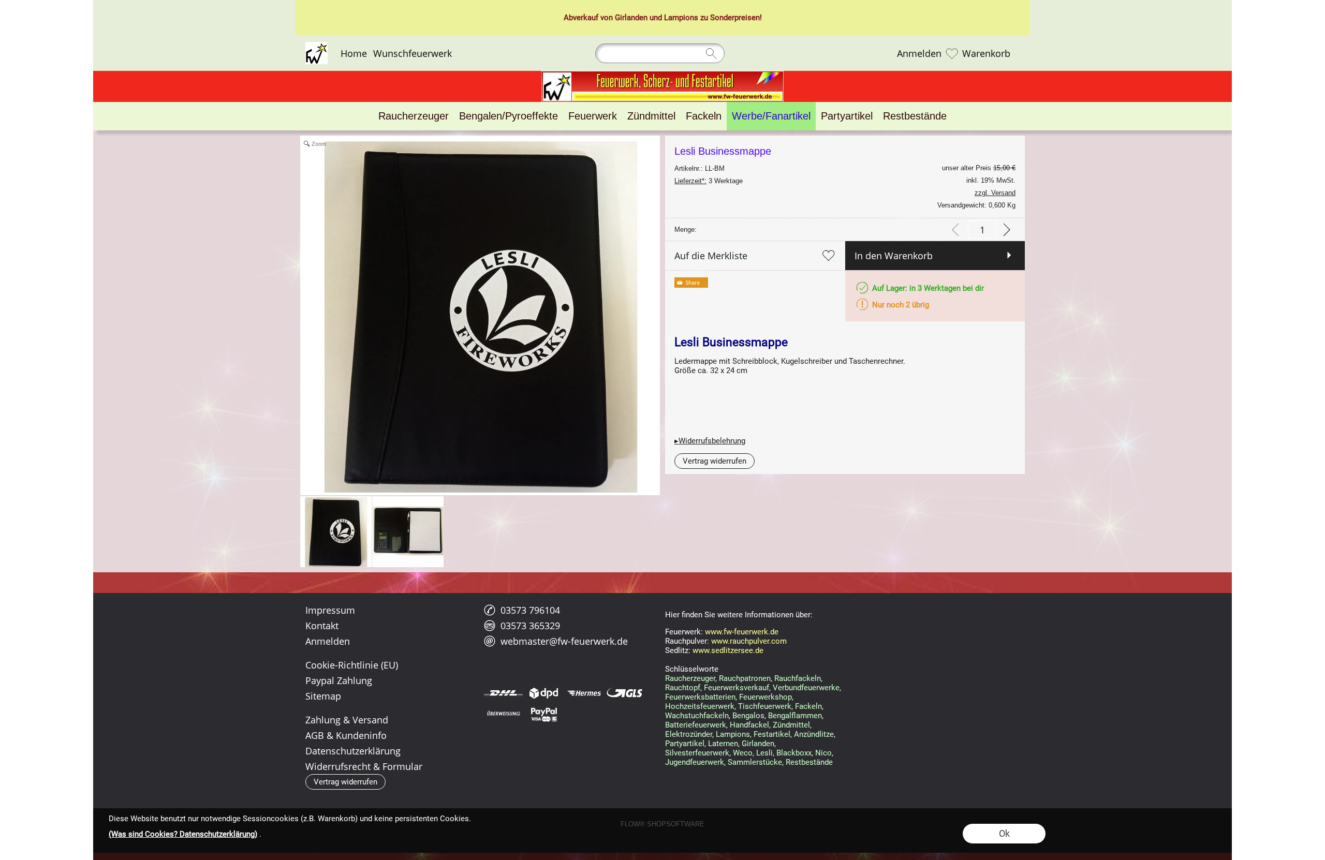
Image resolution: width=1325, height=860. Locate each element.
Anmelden (919, 53)
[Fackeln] (704, 116)
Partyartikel (684, 743)
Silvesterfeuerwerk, (698, 753)
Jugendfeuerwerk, (695, 762)
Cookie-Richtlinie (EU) (351, 665)
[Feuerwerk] (592, 116)
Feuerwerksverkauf (736, 687)
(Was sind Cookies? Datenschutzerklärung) (183, 834)
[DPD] (543, 693)
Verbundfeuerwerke (806, 687)
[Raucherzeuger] (413, 116)
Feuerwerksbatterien (700, 697)
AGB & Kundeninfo (346, 735)
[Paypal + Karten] (543, 714)
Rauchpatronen (745, 678)
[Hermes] (584, 693)
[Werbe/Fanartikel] (771, 116)
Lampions (681, 17)
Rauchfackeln (797, 678)
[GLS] (624, 693)
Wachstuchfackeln (697, 715)
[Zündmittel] (651, 116)
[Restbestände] (915, 116)
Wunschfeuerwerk (412, 53)
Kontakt (321, 625)
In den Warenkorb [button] (894, 255)
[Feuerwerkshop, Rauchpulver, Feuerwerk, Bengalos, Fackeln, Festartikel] (662, 75)
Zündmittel (791, 725)
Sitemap (323, 696)
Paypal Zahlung (338, 680)
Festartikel (772, 734)
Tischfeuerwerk (764, 706)
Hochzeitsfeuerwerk (699, 706)
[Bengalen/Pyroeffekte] (508, 116)
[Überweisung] (503, 714)
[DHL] (503, 693)
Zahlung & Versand (346, 720)
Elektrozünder (688, 734)
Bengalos (748, 715)
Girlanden (631, 17)
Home (354, 53)
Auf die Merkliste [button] (710, 255)
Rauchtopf (682, 687)
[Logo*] (316, 46)
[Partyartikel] (847, 116)
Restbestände (809, 762)
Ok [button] (1004, 833)
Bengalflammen (795, 715)
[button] (714, 461)
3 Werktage (708, 181)
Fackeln (808, 706)
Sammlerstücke (755, 762)
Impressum (330, 610)
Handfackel (749, 725)
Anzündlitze (814, 734)
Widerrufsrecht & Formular (363, 766)
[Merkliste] (952, 53)
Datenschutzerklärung (353, 751)
